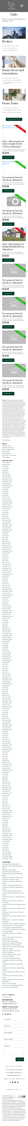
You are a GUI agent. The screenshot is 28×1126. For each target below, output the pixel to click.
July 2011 (5, 797)
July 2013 (5, 753)
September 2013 (7, 749)
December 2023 (7, 524)
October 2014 (6, 728)
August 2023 (6, 532)
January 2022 (6, 566)
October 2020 (6, 593)
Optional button (14, 119)
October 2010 (6, 814)
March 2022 (5, 562)
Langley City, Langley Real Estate (12, 943)
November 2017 (7, 656)
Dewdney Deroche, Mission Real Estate (13, 923)
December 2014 (7, 724)
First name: (7, 1019)
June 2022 (5, 556)
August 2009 (6, 841)
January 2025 (6, 499)
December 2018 (7, 633)
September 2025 (7, 485)
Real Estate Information (9, 455)
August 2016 (6, 685)
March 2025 (5, 497)
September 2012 (7, 770)
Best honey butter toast (11, 45)
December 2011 (6, 787)
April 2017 (5, 670)
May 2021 (5, 580)
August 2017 (6, 662)
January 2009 (6, 855)
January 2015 (6, 722)
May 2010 (5, 824)
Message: (7, 1046)
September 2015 (7, 707)
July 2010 (5, 820)
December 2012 (7, 764)
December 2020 (7, 589)
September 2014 (7, 730)
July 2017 (5, 664)
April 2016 (5, 693)
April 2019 (5, 626)
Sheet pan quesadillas (10, 50)
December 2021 (7, 568)
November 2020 (7, 591)
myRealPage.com (17, 1089)
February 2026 (6, 476)
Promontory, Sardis (11, 428)
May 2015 (5, 714)
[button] (14, 119)
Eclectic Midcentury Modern (12, 112)
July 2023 (5, 533)
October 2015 (6, 705)
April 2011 (5, 803)
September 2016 (7, 683)
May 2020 (5, 603)
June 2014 (5, 733)
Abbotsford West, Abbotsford (8, 402)
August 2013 (6, 751)
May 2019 (5, 624)
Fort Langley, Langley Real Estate (12, 927)
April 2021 (5, 581)
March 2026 (5, 474)
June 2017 (5, 666)
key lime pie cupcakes (10, 48)
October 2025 (6, 483)
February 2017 (6, 674)
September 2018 (7, 639)
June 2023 (5, 535)
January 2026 (6, 478)
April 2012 (5, 780)
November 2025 (7, 481)
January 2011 (6, 808)
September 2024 (7, 507)
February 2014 (6, 741)
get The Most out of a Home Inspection (12, 83)
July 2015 (5, 710)
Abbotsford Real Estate (18, 401)
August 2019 (6, 618)
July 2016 (5, 687)
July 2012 (5, 774)
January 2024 (6, 522)
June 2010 (5, 822)
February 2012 (6, 783)
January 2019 (6, 631)
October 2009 (6, 837)
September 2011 (7, 793)
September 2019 (7, 616)
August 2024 (6, 508)
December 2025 (7, 480)
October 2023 (6, 528)
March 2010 (5, 828)
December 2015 (7, 701)
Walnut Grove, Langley (9, 983)
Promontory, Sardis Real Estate (11, 958)
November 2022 (7, 547)
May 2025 (5, 493)
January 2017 (6, 676)
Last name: (7, 1026)
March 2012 (5, 781)
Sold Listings (6, 457)
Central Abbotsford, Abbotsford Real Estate (10, 409)
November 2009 (7, 835)
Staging (12, 432)
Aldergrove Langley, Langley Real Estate (17, 405)
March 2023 (5, 541)
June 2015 (5, 712)
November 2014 (7, 726)
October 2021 (6, 572)
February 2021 (6, 585)
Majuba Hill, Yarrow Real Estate (13, 424)
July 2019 (5, 620)
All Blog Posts (6, 445)
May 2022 (5, 558)
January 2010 (6, 831)
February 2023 (6, 543)
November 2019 (7, 612)
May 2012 (5, 778)
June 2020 (5, 601)
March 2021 (5, 583)
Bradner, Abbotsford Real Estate (8, 406)
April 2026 (5, 472)
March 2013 (5, 760)
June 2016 (5, 689)
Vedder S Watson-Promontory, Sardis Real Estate (12, 434)
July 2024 (5, 510)
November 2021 (7, 570)
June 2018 (5, 645)
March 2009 (5, 851)
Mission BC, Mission (15, 425)
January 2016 (6, 699)
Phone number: (8, 1039)
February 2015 (6, 720)
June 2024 (5, 512)
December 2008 (7, 856)
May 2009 (5, 847)
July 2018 (5, 643)
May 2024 (5, 514)
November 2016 (7, 680)
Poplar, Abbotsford (14, 427)
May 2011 (4, 801)
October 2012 (6, 768)
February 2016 (6, 697)
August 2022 (6, 553)
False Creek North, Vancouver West (14, 418)
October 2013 (6, 747)
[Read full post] (14, 132)
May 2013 (5, 756)
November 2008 (7, 858)
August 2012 (6, 772)
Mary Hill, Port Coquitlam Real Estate (13, 946)
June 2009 (5, 845)
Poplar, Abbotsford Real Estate (11, 954)
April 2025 (5, 495)
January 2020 (6, 608)
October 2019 (6, 614)
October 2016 (6, 681)
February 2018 (6, 653)
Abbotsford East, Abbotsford (13, 400)
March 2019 (5, 628)
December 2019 (7, 610)
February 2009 (6, 853)
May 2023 (5, 537)
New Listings (6, 451)
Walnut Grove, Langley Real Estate (15, 436)
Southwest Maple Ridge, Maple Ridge (13, 968)
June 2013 (5, 755)
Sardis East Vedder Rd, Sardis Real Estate (13, 429)
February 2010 (6, 830)
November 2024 (7, 503)
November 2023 (7, 526)
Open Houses (6, 453)
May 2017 (5, 668)
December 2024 (7, 501)
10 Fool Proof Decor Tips (11, 78)
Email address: (8, 1032)
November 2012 (7, 766)
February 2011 (6, 806)
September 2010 (7, 816)
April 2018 (5, 649)
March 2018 (5, 651)
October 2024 (6, 505)
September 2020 (7, 595)
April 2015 (5, 716)
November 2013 (7, 745)
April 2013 (5, 758)
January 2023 (6, 545)
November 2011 (6, 789)
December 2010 (7, 810)
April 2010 (5, 826)
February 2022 (6, 564)
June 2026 (5, 468)
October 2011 (6, 791)
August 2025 (6, 487)
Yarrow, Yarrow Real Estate (10, 987)
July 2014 (5, 731)
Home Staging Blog (8, 449)
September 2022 (7, 551)
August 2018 (6, 641)
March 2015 (5, 718)
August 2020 (6, 597)
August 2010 (6, 818)
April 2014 (5, 737)
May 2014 (5, 735)
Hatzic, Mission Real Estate (10, 423)
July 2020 (5, 599)
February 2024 (6, 520)
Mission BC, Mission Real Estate (11, 950)
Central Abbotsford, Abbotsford (17, 407)
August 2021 (6, 576)
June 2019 (5, 622)
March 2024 (5, 518)
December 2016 (7, 678)
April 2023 (5, 539)
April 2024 (5, 516)
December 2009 (7, 833)
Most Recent (6, 462)
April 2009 (5, 849)
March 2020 (5, 605)
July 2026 (5, 466)
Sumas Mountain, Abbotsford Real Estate (18, 433)
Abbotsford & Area (7, 447)
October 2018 (6, 637)
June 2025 (5, 491)
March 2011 (5, 805)
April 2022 (5, 560)
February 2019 (6, 630)
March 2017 (5, 672)
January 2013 (6, 762)
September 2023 (7, 530)
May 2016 (5, 691)
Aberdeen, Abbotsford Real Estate (15, 150)
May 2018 (5, 647)
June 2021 (5, 578)
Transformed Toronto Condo (12, 110)
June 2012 (5, 776)
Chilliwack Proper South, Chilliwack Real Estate (11, 414)
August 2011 (5, 795)
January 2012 (6, 785)
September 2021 (7, 574)
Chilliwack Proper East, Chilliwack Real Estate (16, 413)
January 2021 (6, 587)
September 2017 (7, 660)
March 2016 (5, 695)
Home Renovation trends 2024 (12, 80)
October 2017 (6, 658)
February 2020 (6, 607)
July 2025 (5, 489)
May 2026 (5, 470)
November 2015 (7, 703)
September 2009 (7, 839)
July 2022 (5, 555)
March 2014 (5, 739)
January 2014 (6, 743)
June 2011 (5, 799)
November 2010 (7, 812)
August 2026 (6, 464)
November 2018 (7, 635)
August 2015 (6, 708)
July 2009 (5, 843)
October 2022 (6, 549)
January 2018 (6, 655)
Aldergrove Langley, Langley (10, 879)
